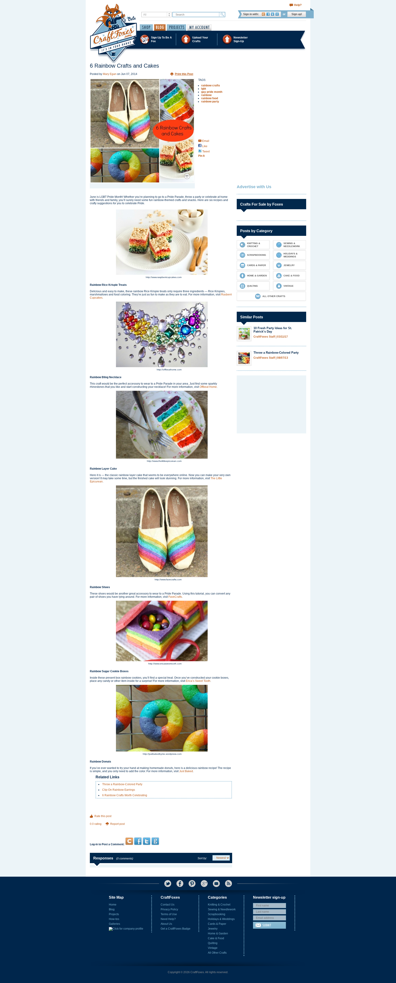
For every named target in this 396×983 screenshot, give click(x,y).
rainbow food (209, 98)
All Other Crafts (217, 952)
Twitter (272, 14)
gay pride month (211, 92)
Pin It (201, 155)
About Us (166, 923)
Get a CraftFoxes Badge (175, 928)
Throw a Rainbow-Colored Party (122, 784)
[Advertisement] (161, 828)
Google (277, 14)
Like (204, 146)
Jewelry (212, 928)
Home (112, 904)
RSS (228, 883)
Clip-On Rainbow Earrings (118, 789)
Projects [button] (176, 27)
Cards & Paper (217, 923)
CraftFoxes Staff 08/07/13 (270, 357)
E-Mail (216, 883)
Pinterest (192, 883)
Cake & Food (216, 938)
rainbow (206, 95)
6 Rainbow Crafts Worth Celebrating (124, 795)
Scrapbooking (216, 914)
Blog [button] (160, 27)
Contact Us (167, 904)
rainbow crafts (210, 85)
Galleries (114, 923)
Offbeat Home (208, 386)
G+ (204, 883)
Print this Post (184, 74)
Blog (112, 909)
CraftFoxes (263, 14)
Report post (117, 824)
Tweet (206, 151)
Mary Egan (109, 74)
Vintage (212, 948)
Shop (146, 27)
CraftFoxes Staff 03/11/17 (270, 336)
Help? (298, 5)
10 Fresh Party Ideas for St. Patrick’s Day (272, 329)
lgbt (203, 88)
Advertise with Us (254, 186)
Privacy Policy (169, 909)
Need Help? (168, 919)
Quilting (212, 943)
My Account (199, 27)
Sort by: (202, 858)
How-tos (114, 919)
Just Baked (186, 771)
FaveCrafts (175, 596)
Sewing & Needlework (222, 909)
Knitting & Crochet (219, 904)
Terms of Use (169, 914)
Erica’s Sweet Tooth (198, 681)
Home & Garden (218, 933)
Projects (114, 914)
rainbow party (210, 101)
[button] (197, 39)
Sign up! (297, 14)
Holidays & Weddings (221, 919)
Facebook (268, 14)
